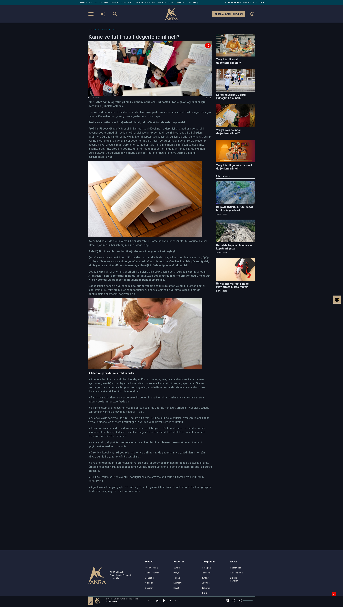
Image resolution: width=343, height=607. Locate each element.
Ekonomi (178, 583)
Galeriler (149, 588)
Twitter (205, 578)
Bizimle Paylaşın (234, 579)
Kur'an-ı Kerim (151, 568)
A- (211, 98)
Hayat (176, 588)
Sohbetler (149, 578)
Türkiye (177, 578)
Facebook (206, 573)
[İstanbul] (83, 3)
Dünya (176, 573)
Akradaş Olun (236, 573)
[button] (90, 601)
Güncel (177, 568)
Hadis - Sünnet (152, 573)
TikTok (205, 593)
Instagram (207, 568)
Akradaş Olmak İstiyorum (229, 14)
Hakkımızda (235, 568)
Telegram (206, 588)
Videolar (149, 583)
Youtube (206, 583)
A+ (207, 98)
